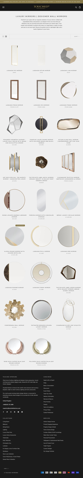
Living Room (6, 421)
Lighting (5, 429)
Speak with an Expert (49, 380)
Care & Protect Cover (49, 443)
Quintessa (5, 451)
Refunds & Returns (48, 399)
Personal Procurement (49, 438)
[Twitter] (7, 412)
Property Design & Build (50, 427)
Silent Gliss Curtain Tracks (50, 435)
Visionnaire (5, 438)
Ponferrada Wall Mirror (14, 325)
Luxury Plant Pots (7, 432)
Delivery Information (49, 396)
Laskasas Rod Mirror (69, 251)
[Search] (76, 7)
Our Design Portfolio (49, 451)
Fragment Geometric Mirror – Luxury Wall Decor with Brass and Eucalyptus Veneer (14, 141)
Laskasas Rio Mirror (14, 70)
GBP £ (5, 468)
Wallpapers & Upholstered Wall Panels (53, 440)
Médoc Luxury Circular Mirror (68, 215)
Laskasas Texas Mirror (14, 105)
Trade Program (47, 446)
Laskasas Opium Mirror (41, 70)
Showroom (46, 388)
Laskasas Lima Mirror (68, 70)
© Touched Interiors (11, 472)
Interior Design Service (49, 421)
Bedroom (5, 424)
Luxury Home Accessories (9, 435)
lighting (16, 380)
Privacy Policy (47, 410)
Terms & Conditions (48, 407)
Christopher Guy (7, 443)
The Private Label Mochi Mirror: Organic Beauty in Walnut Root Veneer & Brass (41, 179)
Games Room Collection (9, 459)
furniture (11, 380)
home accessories (29, 380)
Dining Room (6, 427)
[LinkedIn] (22, 412)
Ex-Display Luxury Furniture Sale (11, 448)
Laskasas (5, 446)
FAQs (45, 383)
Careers (45, 404)
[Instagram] (10, 412)
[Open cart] (80, 7)
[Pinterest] (14, 412)
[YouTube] (18, 412)
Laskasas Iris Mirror (41, 105)
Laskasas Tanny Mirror (41, 287)
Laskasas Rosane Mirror (14, 287)
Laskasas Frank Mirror (68, 105)
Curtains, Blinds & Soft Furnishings (52, 432)
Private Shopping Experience (51, 424)
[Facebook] (3, 412)
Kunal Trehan (47, 391)
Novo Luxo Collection (8, 454)
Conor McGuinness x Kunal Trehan (11, 456)
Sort (76, 36)
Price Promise (47, 402)
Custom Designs (48, 448)
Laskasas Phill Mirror (41, 251)
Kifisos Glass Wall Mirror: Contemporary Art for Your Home (68, 141)
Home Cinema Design (49, 429)
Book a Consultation (49, 385)
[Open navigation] (3, 7)
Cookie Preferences (48, 412)
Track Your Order (48, 393)
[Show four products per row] (6, 36)
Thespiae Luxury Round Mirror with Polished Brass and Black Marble (41, 141)
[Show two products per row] (3, 36)
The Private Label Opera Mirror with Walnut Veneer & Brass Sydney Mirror (68, 289)
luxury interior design (12, 382)
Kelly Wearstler (7, 440)
